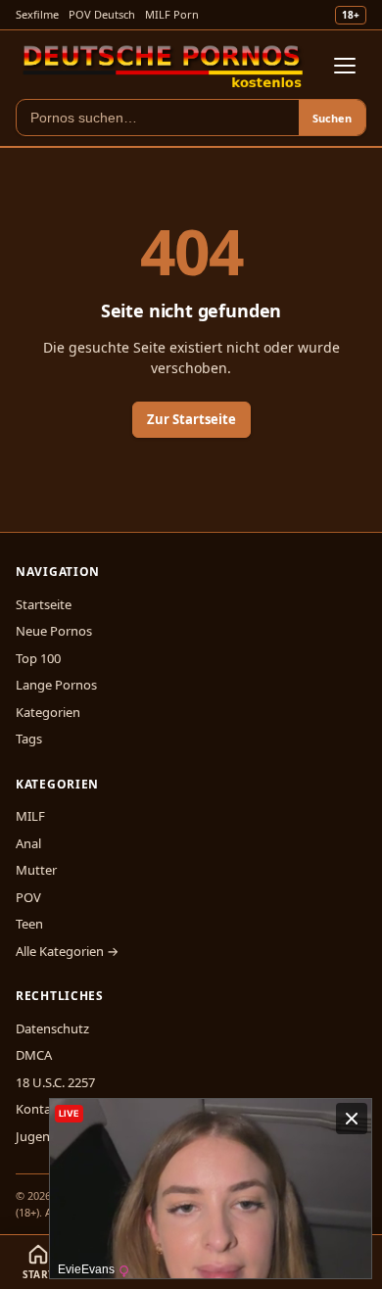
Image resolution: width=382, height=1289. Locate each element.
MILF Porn (172, 14)
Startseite (44, 604)
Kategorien (48, 712)
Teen (29, 923)
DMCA (34, 1055)
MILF (30, 816)
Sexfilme (37, 14)
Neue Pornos (54, 631)
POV (28, 897)
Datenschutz (52, 1028)
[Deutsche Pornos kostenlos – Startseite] (163, 65)
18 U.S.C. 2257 (55, 1082)
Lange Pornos (56, 684)
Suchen (332, 118)
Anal (28, 843)
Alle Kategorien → (67, 951)
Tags (29, 738)
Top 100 (38, 658)
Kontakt (39, 1109)
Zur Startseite (191, 419)
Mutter (36, 870)
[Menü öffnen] (344, 65)
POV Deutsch (102, 14)
